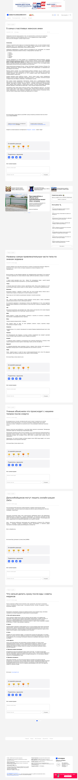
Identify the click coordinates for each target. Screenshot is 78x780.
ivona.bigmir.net (15, 672)
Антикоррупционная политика (12, 773)
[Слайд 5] (30, 212)
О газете (30, 18)
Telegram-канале (12, 124)
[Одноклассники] (13, 157)
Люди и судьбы (10, 24)
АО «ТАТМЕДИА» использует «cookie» (14, 773)
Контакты (24, 18)
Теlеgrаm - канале (31, 129)
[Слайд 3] (27, 212)
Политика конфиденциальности (13, 775)
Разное (51, 738)
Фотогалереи (38, 738)
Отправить (46, 174)
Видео (31, 738)
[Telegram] (16, 157)
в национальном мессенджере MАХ (37, 124)
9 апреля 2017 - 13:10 (9, 262)
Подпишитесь (68, 776)
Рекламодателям (16, 18)
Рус (53, 15)
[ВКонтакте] (9, 157)
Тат (58, 15)
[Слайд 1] (24, 212)
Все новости (62, 246)
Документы (45, 738)
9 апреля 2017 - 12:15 (9, 417)
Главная (9, 18)
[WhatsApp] (20, 157)
